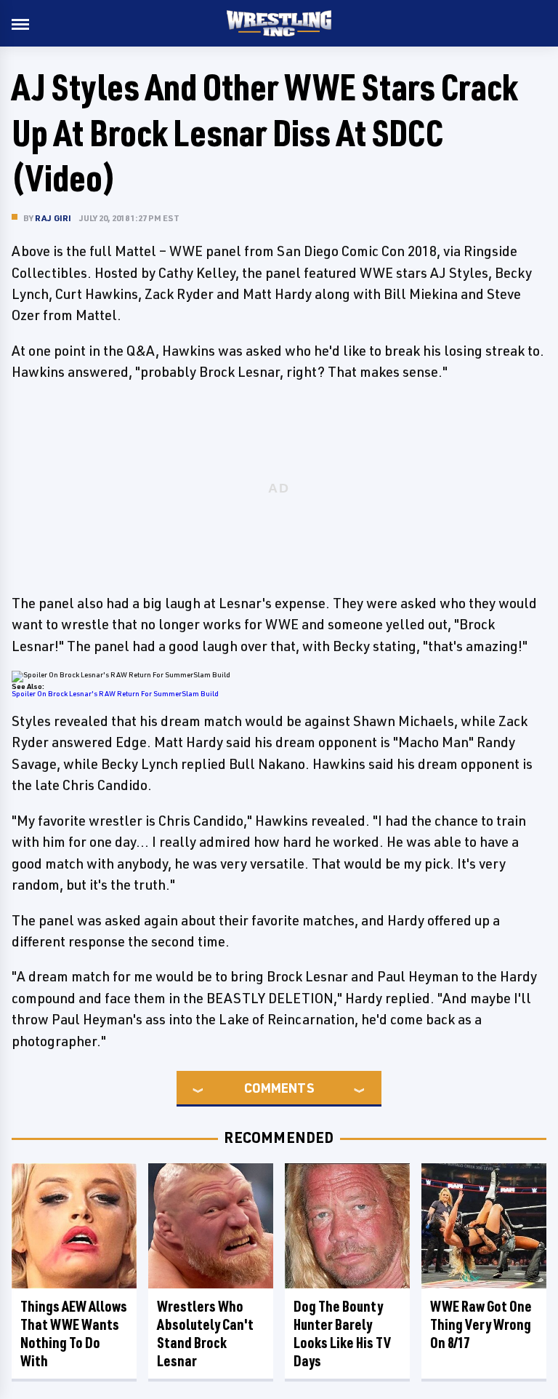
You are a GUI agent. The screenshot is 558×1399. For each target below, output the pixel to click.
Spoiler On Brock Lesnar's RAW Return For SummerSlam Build (115, 693)
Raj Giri (53, 217)
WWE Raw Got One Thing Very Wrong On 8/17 (481, 1324)
